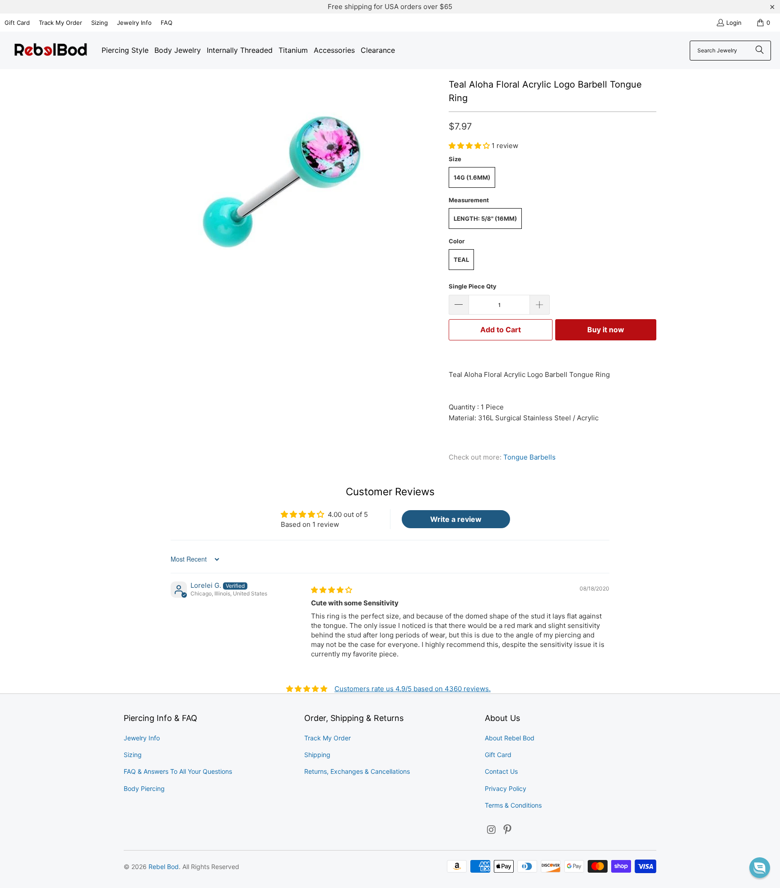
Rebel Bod (164, 866)
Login (734, 22)
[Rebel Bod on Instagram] (491, 830)
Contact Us (501, 771)
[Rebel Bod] (51, 50)
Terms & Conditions (513, 805)
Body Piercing (144, 788)
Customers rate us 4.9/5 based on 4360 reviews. (412, 688)
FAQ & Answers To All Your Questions (178, 771)
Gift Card (17, 22)
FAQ (166, 22)
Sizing (99, 22)
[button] (470, 145)
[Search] (759, 50)
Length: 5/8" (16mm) (485, 218)
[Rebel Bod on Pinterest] (508, 830)
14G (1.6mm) (472, 177)
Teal (461, 259)
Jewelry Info (134, 22)
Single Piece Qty (473, 286)
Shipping (317, 754)
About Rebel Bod (509, 738)
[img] (331, 590)
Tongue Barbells (529, 457)
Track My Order (60, 22)
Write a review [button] (456, 519)
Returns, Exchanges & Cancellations (357, 771)
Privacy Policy (505, 788)
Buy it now (605, 329)
